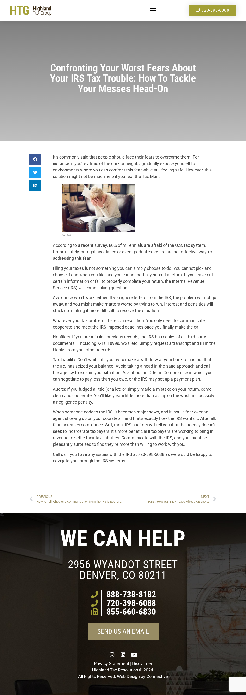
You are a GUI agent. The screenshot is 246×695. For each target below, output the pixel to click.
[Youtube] (134, 654)
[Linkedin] (123, 654)
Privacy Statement (111, 663)
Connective (157, 676)
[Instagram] (111, 654)
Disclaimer (142, 663)
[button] (153, 10)
